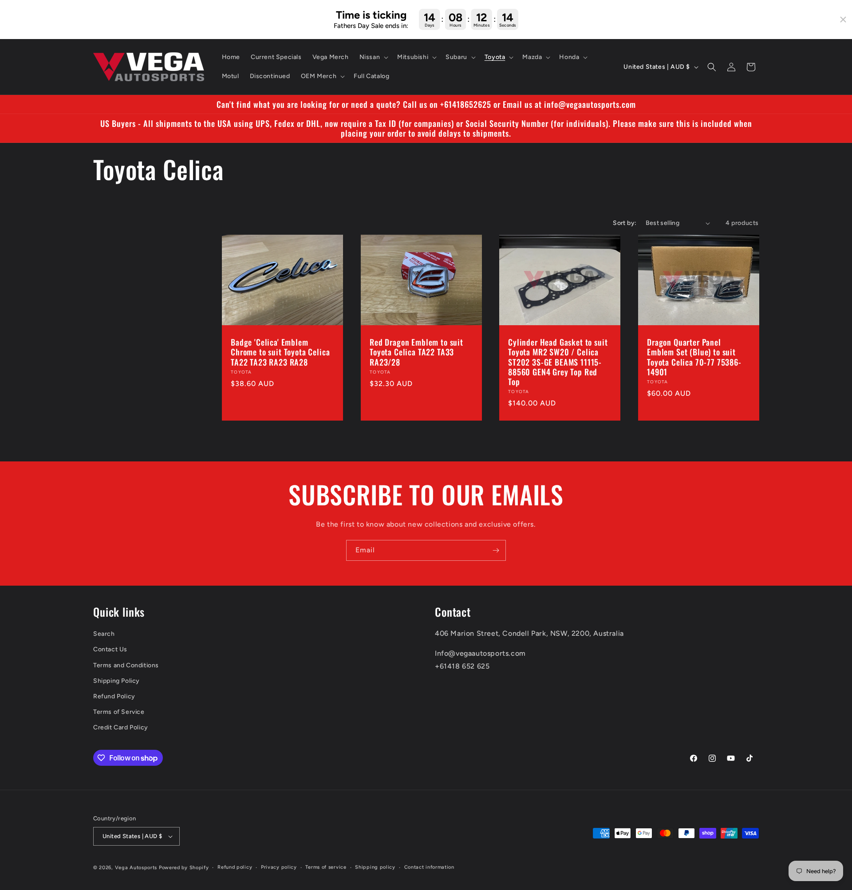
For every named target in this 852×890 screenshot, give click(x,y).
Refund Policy (114, 696)
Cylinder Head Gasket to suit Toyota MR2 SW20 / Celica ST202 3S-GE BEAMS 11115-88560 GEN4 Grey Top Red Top (558, 362)
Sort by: (624, 223)
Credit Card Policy (120, 728)
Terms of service (325, 867)
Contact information (429, 867)
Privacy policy (279, 867)
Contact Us (110, 650)
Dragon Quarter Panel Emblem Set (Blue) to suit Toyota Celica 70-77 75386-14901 (694, 357)
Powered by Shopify (184, 867)
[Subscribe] (495, 550)
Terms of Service (119, 712)
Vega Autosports (136, 867)
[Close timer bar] (843, 19)
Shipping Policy (116, 681)
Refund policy (234, 867)
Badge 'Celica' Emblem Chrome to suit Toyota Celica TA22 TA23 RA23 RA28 (280, 352)
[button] (373, 57)
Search (104, 634)
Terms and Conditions (126, 665)
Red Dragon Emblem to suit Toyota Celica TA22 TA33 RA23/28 (416, 352)
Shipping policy (375, 867)
